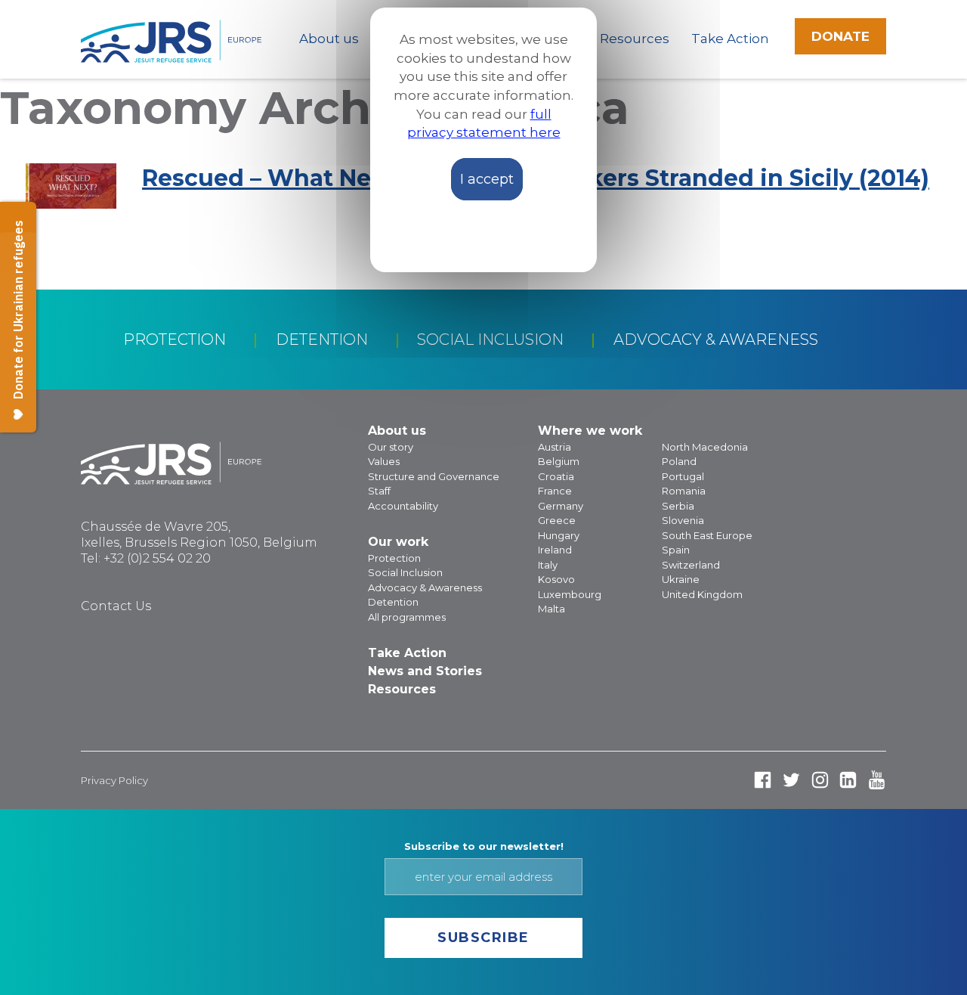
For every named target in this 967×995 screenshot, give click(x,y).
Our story (390, 447)
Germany (560, 506)
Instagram (820, 779)
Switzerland (691, 565)
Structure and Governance (433, 476)
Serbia (678, 506)
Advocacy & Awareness (715, 339)
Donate (840, 36)
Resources (634, 38)
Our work (398, 542)
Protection (174, 339)
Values (384, 461)
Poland (679, 461)
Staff (379, 491)
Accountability (403, 506)
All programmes (407, 617)
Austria (554, 447)
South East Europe (707, 535)
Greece (557, 520)
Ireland (555, 550)
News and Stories (425, 671)
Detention (322, 339)
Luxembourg (569, 594)
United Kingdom (702, 594)
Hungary (558, 535)
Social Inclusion (490, 339)
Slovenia (683, 520)
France (555, 491)
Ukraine (681, 579)
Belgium (558, 461)
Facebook (762, 779)
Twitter (791, 779)
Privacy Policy (114, 780)
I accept (487, 179)
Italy (548, 565)
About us (329, 38)
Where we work (590, 430)
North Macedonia (705, 447)
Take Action (730, 38)
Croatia (556, 476)
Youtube (876, 779)
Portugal (683, 476)
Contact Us (116, 606)
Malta (551, 609)
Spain (676, 550)
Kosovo (556, 579)
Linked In (848, 779)
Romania (684, 491)
